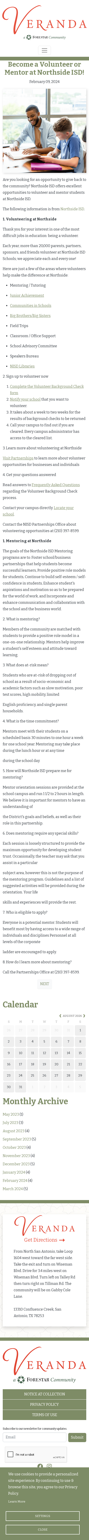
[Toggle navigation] (44, 50)
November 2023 (16, 1156)
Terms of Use (44, 1415)
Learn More (16, 1501)
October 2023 (14, 1147)
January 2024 (14, 1172)
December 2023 (16, 1164)
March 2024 (13, 1189)
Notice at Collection (44, 1394)
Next (44, 984)
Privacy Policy (44, 1404)
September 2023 (17, 1139)
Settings (42, 1516)
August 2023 (13, 1131)
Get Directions (40, 1240)
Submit (77, 1437)
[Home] (44, 24)
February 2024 (15, 1180)
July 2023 (10, 1123)
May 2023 (11, 1114)
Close (42, 1529)
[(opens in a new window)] (40, 1467)
